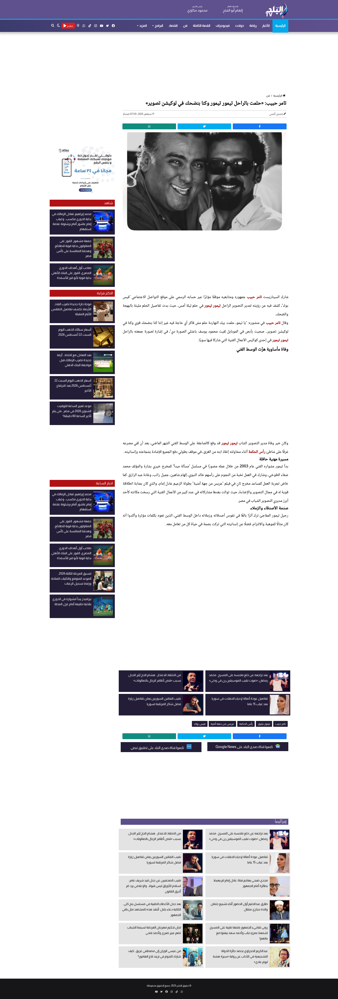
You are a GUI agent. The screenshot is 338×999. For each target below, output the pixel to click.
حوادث (239, 25)
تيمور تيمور (212, 306)
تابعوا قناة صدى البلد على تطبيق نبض (158, 748)
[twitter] (204, 126)
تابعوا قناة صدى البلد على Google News (244, 747)
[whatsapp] (149, 126)
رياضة (253, 25)
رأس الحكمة (256, 452)
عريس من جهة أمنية (222, 723)
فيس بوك (200, 723)
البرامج (159, 25)
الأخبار (266, 25)
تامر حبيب (254, 297)
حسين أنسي (276, 113)
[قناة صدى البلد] (276, 10)
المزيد (143, 25)
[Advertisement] (171, 63)
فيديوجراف (223, 25)
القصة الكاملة (201, 25)
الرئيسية (280, 25)
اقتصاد (173, 25)
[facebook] (259, 126)
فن (185, 25)
